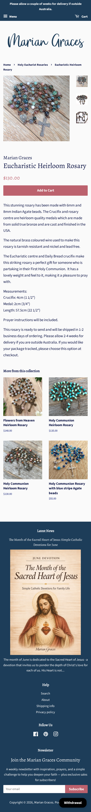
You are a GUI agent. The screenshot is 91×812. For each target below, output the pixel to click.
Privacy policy (45, 712)
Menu (13, 16)
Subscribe (76, 789)
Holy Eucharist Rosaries (33, 65)
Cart (84, 16)
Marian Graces (43, 802)
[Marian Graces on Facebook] (35, 735)
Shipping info (45, 706)
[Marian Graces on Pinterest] (45, 735)
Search (45, 693)
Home (7, 65)
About (46, 700)
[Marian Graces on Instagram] (55, 735)
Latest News (45, 530)
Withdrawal (73, 802)
